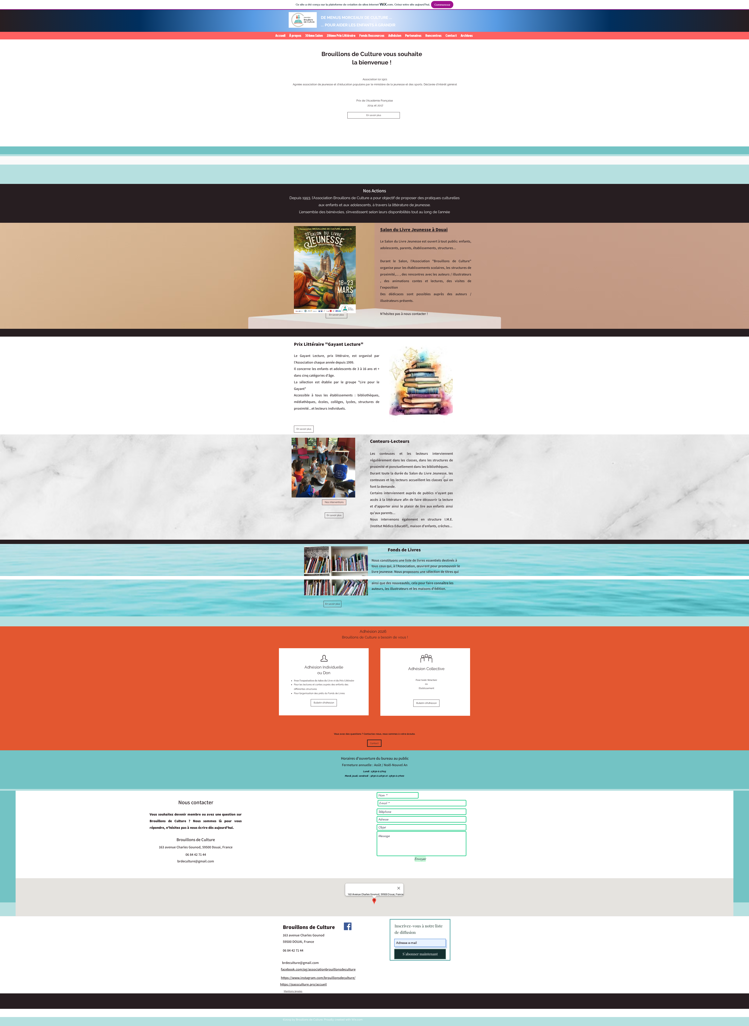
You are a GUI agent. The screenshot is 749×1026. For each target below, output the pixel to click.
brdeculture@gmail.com (195, 861)
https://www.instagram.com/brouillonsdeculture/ (318, 977)
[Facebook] (347, 926)
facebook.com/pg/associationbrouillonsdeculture (318, 969)
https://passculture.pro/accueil (303, 984)
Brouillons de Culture (309, 927)
